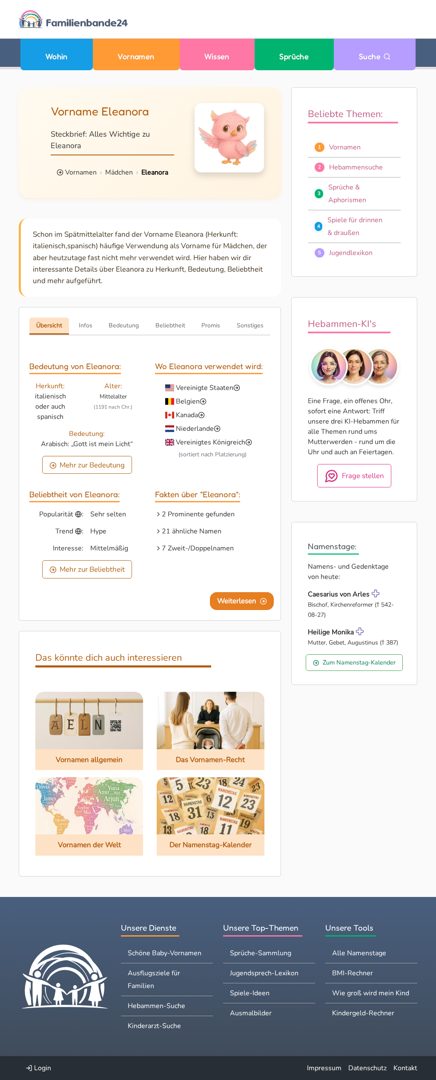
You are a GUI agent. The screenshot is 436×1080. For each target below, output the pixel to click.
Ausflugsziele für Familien (154, 979)
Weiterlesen (236, 601)
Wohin (57, 56)
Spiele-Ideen (250, 993)
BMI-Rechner (352, 973)
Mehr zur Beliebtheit (92, 569)
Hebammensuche (356, 167)
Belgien (188, 401)
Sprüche (294, 56)
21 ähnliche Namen (191, 531)
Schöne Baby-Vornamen (164, 953)
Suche (371, 56)
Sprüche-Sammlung (260, 953)
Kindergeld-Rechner (363, 1013)
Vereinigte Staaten (204, 387)
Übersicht (49, 325)
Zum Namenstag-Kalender (359, 662)
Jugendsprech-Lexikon (264, 973)
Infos (85, 325)
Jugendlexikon (351, 253)
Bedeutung (124, 325)
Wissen (216, 56)
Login (41, 1068)
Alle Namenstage (359, 953)
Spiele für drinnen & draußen (354, 226)
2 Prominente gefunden (198, 514)
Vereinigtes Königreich (210, 442)
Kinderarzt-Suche (154, 1026)
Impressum (324, 1068)
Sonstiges (250, 325)
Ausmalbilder (251, 1013)
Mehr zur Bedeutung (92, 465)
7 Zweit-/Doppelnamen (198, 548)
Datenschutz (367, 1068)
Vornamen (136, 56)
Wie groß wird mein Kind (370, 993)
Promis (210, 325)
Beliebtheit (170, 325)
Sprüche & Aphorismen (347, 194)
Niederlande (195, 428)
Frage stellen (363, 476)
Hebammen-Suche (156, 1006)
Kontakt (405, 1068)
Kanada (187, 415)
